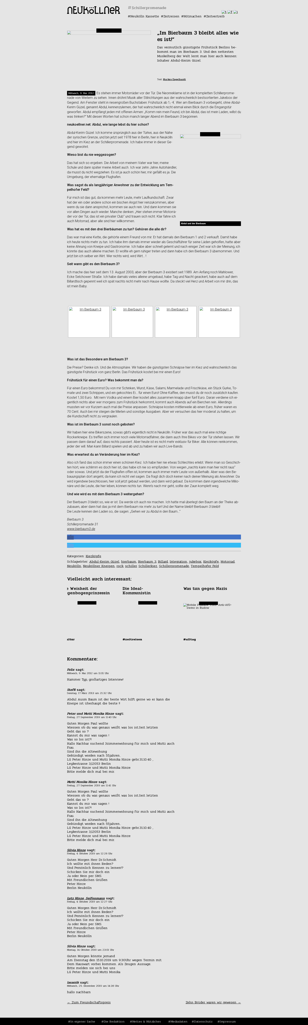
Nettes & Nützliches (146, 1021)
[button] (70, 538)
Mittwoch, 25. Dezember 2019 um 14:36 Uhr (93, 986)
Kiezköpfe (93, 556)
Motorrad (227, 561)
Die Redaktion (114, 1021)
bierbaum (128, 561)
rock (119, 566)
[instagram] (235, 11)
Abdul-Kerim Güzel (104, 561)
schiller (131, 566)
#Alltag (189, 639)
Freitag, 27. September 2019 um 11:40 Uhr (91, 717)
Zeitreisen (171, 16)
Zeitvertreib (215, 16)
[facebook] (230, 11)
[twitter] (224, 11)
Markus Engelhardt (174, 79)
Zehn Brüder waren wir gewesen (213, 1002)
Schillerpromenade (174, 566)
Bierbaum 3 (147, 561)
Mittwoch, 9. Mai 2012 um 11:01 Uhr (88, 673)
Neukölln (74, 566)
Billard (163, 561)
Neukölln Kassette (144, 16)
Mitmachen (193, 16)
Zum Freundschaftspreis (89, 1002)
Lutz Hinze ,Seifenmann (86, 898)
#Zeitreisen (132, 639)
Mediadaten (179, 1021)
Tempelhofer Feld (205, 566)
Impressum (228, 1021)
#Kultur (68, 639)
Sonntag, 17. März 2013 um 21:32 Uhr (89, 693)
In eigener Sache (82, 1021)
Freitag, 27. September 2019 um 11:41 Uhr (91, 785)
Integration (178, 561)
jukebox (195, 561)
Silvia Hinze (76, 850)
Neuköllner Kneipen (99, 566)
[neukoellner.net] (93, 12)
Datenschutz (203, 1021)
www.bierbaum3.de (81, 529)
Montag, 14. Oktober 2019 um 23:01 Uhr (90, 950)
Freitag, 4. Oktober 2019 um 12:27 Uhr (89, 902)
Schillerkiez (147, 566)
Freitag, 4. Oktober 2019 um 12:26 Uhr (89, 853)
